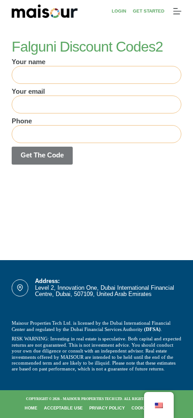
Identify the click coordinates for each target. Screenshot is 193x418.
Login (119, 11)
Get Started (148, 11)
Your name (28, 61)
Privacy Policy (107, 408)
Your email (28, 91)
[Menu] (177, 11)
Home (31, 408)
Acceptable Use (63, 408)
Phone (22, 121)
